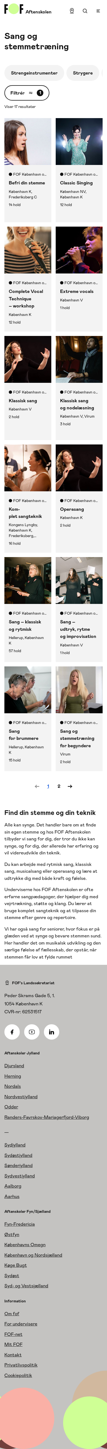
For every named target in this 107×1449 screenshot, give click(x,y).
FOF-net (13, 1334)
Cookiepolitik (18, 1375)
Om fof (11, 1314)
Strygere (83, 73)
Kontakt (13, 1355)
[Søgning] (85, 11)
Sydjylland (15, 1145)
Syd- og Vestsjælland (26, 1286)
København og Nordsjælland (33, 1255)
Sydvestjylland (19, 1176)
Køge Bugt (15, 1265)
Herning (12, 1076)
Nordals (12, 1086)
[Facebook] (12, 1032)
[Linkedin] (51, 1032)
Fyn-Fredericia (19, 1224)
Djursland (14, 1066)
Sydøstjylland (18, 1155)
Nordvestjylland (21, 1097)
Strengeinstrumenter (34, 73)
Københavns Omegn (25, 1245)
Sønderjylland (18, 1165)
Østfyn (11, 1234)
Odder (11, 1107)
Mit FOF (13, 1344)
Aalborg (12, 1186)
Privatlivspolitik (21, 1365)
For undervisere (20, 1324)
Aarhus (11, 1196)
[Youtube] (32, 1032)
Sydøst (11, 1276)
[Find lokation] (71, 11)
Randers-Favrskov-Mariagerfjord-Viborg (46, 1117)
